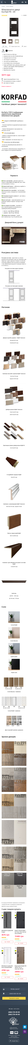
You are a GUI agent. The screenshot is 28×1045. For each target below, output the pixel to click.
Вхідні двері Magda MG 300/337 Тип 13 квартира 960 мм (20, 967)
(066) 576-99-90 (14, 1014)
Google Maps (15, 1041)
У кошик (8, 941)
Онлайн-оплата (17, 1035)
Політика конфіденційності (14, 1037)
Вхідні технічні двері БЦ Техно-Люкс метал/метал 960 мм (20, 932)
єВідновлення (11, 1035)
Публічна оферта (14, 1036)
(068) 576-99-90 (14, 1012)
